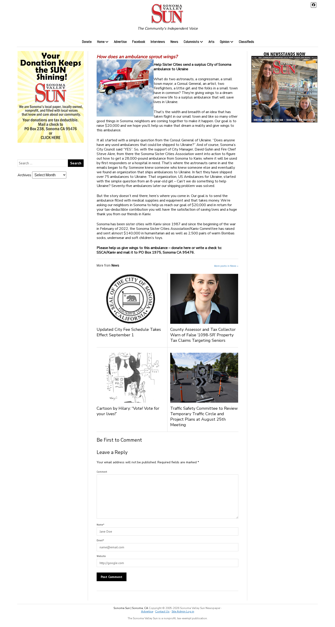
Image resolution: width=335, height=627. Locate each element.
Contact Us (162, 611)
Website (101, 556)
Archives (24, 175)
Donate (87, 41)
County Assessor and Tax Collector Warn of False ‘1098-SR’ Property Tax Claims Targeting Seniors (203, 335)
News (174, 41)
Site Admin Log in (183, 611)
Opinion (224, 41)
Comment (102, 472)
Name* (100, 524)
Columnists (191, 41)
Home (101, 41)
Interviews (158, 41)
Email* (100, 540)
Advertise (120, 41)
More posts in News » (226, 266)
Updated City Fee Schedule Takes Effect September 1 (129, 332)
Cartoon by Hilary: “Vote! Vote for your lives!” (128, 411)
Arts (211, 41)
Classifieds (246, 41)
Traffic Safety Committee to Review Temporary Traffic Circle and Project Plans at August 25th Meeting (204, 417)
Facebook (138, 41)
